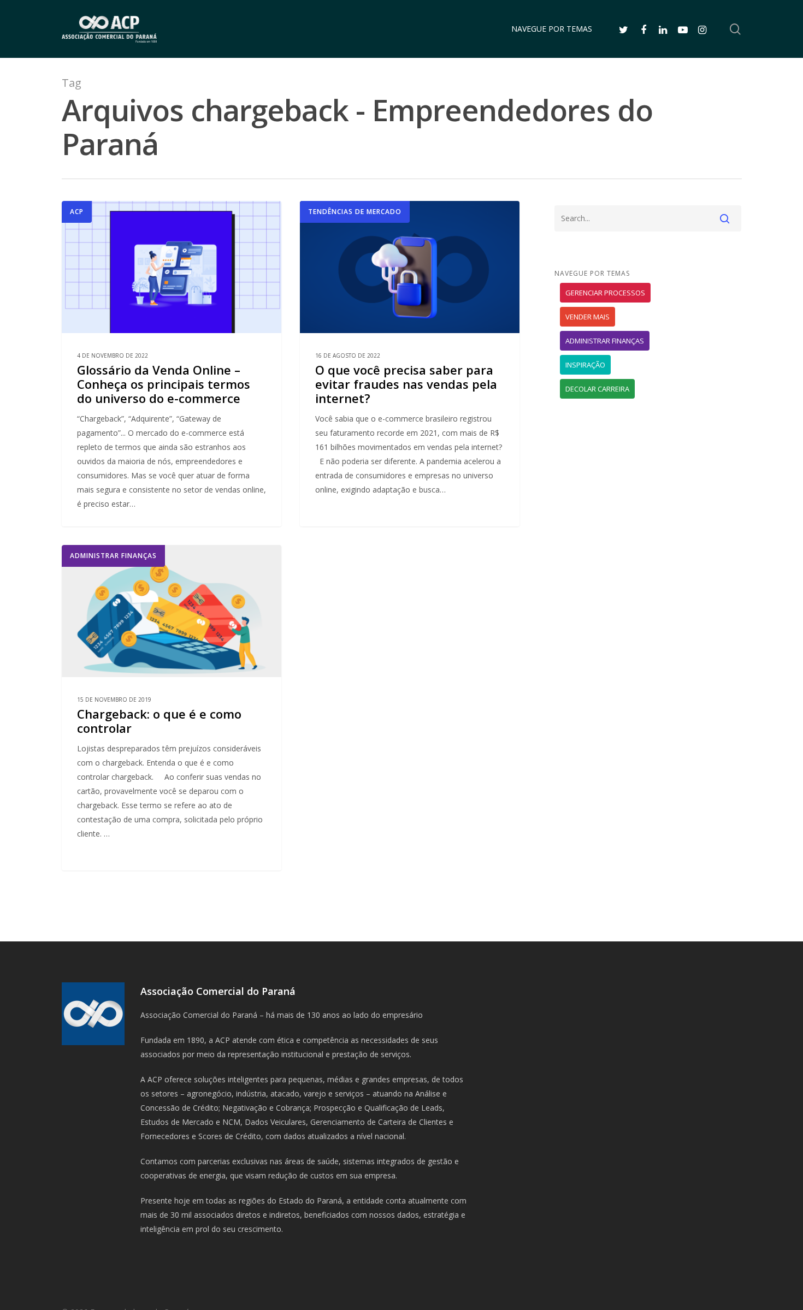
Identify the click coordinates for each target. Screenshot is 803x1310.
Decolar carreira (597, 389)
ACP (77, 211)
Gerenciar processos (605, 293)
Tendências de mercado (355, 211)
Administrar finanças (113, 555)
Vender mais (587, 317)
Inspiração (585, 365)
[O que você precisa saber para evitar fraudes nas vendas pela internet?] (410, 363)
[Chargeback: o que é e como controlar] (172, 707)
